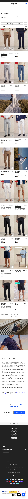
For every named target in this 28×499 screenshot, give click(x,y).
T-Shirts (17, 316)
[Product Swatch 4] (4, 57)
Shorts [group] (18, 23)
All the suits (13, 314)
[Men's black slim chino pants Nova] (7, 291)
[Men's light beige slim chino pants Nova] (21, 126)
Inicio (2, 9)
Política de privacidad (14, 416)
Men (6, 9)
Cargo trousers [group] (7, 23)
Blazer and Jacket (21, 314)
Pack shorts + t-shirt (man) (18, 271)
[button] (21, 3)
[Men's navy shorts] (21, 291)
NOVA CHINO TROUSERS (17, 52)
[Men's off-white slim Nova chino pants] (7, 191)
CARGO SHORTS (16, 204)
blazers (13, 393)
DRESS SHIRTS (4, 314)
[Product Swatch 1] (1, 57)
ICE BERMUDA (17, 304)
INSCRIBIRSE (20, 412)
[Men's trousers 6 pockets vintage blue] (21, 73)
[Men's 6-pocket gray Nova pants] (7, 73)
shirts (17, 392)
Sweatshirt (11, 316)
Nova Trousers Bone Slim (18, 140)
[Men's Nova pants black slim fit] (21, 226)
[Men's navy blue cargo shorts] (7, 257)
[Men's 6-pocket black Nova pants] (7, 226)
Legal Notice (14, 469)
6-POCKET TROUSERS (3, 52)
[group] (14, 1)
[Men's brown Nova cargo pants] (7, 39)
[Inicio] (13, 3)
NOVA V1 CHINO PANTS (4, 140)
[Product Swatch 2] (2, 57)
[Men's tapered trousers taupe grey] (7, 126)
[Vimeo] (14, 423)
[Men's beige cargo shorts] (21, 191)
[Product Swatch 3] (3, 57)
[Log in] (23, 3)
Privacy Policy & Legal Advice (14, 467)
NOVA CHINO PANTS (5, 171)
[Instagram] (10, 423)
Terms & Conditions (14, 472)
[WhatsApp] (17, 423)
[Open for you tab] (19, 494)
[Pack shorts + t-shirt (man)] (21, 257)
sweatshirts (6, 393)
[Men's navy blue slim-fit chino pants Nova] (21, 39)
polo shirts (22, 392)
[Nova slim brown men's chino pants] (7, 159)
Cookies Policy (14, 464)
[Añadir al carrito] (12, 49)
